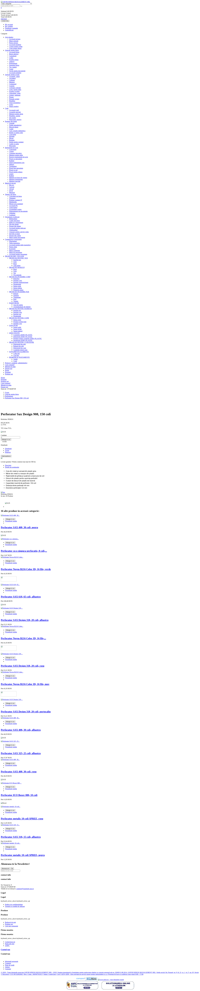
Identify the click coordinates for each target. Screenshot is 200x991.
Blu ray (11, 185)
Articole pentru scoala (12, 75)
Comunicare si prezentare (13, 239)
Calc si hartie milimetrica (17, 131)
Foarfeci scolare (14, 91)
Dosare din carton (15, 235)
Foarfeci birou (13, 60)
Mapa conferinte (14, 250)
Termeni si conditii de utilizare (15, 906)
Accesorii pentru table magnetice (20, 245)
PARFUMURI (14, 303)
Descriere (8, 465)
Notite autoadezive (15, 125)
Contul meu (5, 21)
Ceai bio (16, 355)
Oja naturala (17, 275)
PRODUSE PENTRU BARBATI (20, 308)
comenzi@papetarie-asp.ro (25, 889)
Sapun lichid (17, 329)
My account (9, 24)
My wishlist (9, 26)
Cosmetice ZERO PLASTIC (22, 335)
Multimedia (13, 202)
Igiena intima (17, 288)
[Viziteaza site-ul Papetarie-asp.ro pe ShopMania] (91, 979)
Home (7, 370)
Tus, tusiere (13, 67)
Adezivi (11, 61)
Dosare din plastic (15, 226)
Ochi (15, 262)
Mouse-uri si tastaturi (16, 204)
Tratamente (17, 297)
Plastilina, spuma (14, 116)
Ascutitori (12, 78)
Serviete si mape (14, 234)
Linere (11, 174)
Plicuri (11, 138)
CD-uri (11, 189)
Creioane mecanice (15, 153)
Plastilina (12, 101)
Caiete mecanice (14, 221)
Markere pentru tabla (16, 155)
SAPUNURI (13, 325)
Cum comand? (10, 365)
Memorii (12, 192)
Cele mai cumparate (11, 926)
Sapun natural (17, 331)
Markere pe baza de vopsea (18, 177)
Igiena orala (17, 286)
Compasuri (12, 84)
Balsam (15, 294)
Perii (14, 299)
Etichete (11, 136)
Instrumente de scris (11, 148)
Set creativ (12, 118)
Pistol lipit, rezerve (15, 119)
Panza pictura (13, 43)
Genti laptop (13, 207)
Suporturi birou (14, 65)
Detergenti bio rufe (19, 344)
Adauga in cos (6, 439)
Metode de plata (10, 367)
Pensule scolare (14, 99)
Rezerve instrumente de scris (18, 157)
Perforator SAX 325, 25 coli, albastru (21, 753)
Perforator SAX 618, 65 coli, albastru (21, 596)
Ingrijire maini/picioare (20, 282)
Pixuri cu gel (13, 170)
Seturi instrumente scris (16, 162)
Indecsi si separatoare (16, 222)
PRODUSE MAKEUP (17, 267)
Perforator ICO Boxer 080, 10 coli (19, 795)
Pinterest (8, 452)
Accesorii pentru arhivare (17, 228)
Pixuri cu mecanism (15, 159)
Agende (11, 123)
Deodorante (17, 284)
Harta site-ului (9, 944)
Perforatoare (13, 63)
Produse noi (9, 374)
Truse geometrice (14, 103)
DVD (11, 191)
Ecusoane (12, 249)
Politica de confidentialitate (14, 904)
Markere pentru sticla (16, 114)
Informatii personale (11, 961)
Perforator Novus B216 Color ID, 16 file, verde (26, 569)
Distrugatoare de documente (18, 211)
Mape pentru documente (17, 237)
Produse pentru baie (19, 322)
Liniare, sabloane (14, 95)
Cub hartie (12, 134)
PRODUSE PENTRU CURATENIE (21, 342)
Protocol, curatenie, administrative (16, 363)
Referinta (4, 494)
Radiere (11, 161)
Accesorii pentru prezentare (18, 254)
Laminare (12, 215)
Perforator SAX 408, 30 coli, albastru (21, 730)
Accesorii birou (14, 52)
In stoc (3, 496)
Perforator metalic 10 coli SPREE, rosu (22, 818)
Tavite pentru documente (17, 71)
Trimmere (12, 198)
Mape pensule (13, 41)
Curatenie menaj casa (20, 350)
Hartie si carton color (16, 133)
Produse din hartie (11, 121)
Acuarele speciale (15, 112)
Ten (14, 273)
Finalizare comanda (11, 28)
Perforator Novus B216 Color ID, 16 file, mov (25, 684)
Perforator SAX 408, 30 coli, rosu (18, 771)
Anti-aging (16, 265)
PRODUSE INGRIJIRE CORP (19, 277)
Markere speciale (14, 181)
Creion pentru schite (15, 46)
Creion (11, 151)
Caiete (11, 129)
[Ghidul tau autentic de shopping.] (81, 979)
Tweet (7, 450)
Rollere (11, 176)
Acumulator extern (15, 209)
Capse (11, 69)
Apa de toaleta (18, 305)
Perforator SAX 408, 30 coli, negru (19, 527)
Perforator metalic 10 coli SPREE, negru (23, 855)
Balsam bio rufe (18, 346)
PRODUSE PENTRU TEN (18, 258)
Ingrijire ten (17, 260)
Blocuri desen (13, 127)
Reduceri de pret (10, 922)
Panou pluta (13, 247)
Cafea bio (16, 353)
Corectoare (12, 149)
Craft (6, 108)
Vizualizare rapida (11, 521)
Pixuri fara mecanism (16, 168)
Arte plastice (9, 37)
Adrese (7, 967)
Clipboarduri (13, 230)
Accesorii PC (13, 206)
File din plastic (14, 224)
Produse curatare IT (15, 200)
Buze (15, 264)
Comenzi (8, 963)
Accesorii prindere (15, 73)
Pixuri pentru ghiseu (15, 172)
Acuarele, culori (14, 76)
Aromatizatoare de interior (22, 307)
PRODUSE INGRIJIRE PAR (19, 292)
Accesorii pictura (14, 39)
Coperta (11, 86)
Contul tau (5, 949)
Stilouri (11, 164)
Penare (11, 97)
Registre (12, 140)
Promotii (8, 372)
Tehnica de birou (10, 194)
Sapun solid (17, 327)
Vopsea (15, 301)
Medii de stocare (10, 183)
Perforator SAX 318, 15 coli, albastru (21, 837)
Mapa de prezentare (15, 252)
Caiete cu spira (14, 144)
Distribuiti (8, 448)
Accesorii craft (14, 110)
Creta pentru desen (15, 48)
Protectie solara (18, 290)
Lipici (11, 104)
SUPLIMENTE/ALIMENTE (19, 352)
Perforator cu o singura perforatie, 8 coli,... (24, 551)
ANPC (7, 945)
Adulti (15, 359)
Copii (15, 361)
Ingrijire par (17, 314)
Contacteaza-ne (10, 942)
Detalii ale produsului (12, 467)
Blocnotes (12, 146)
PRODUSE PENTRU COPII (19, 318)
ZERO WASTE (14, 333)
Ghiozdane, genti (14, 93)
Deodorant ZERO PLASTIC (22, 340)
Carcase (11, 187)
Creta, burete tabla (15, 89)
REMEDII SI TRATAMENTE (19, 357)
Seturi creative (14, 106)
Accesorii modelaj (15, 45)
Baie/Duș (16, 279)
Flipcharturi (13, 241)
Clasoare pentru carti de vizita (19, 232)
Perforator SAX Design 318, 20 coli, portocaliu (26, 711)
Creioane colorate (15, 88)
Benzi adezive (13, 54)
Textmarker (13, 166)
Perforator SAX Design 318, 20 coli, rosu (22, 665)
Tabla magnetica (14, 243)
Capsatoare (12, 56)
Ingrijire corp (17, 280)
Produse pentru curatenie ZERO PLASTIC (27, 338)
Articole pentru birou (12, 50)
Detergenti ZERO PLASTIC (22, 337)
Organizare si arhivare (12, 217)
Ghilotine (12, 213)
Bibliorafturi (13, 219)
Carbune (12, 80)
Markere (12, 82)
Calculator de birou (15, 196)
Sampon (16, 295)
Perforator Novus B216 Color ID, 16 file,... (23, 638)
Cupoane (8, 969)
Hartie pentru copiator (16, 142)
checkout (4, 19)
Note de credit (9, 965)
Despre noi (8, 368)
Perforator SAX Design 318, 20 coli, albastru (24, 620)
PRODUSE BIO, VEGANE (14, 256)
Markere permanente (16, 179)
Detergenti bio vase (19, 348)
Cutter (11, 58)
